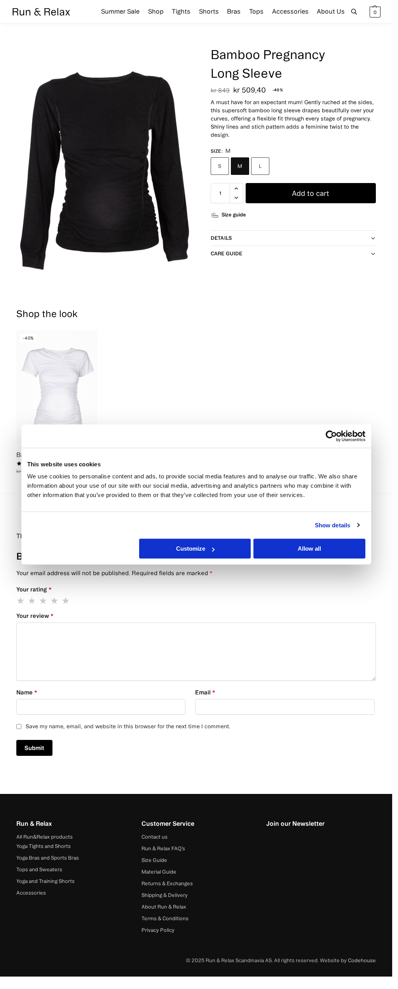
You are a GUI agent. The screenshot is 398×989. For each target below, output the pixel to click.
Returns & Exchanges (167, 883)
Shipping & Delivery (164, 895)
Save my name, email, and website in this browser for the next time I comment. (128, 726)
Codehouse (362, 960)
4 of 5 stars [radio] (54, 600)
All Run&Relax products (44, 836)
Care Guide (227, 253)
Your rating (34, 589)
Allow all (309, 548)
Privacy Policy (158, 930)
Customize (190, 548)
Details (221, 238)
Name (26, 692)
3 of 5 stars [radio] (43, 600)
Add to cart (310, 193)
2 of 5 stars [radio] (32, 600)
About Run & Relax (163, 906)
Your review (35, 615)
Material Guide (158, 871)
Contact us (154, 836)
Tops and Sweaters (39, 869)
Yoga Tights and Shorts (43, 846)
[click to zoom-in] (106, 166)
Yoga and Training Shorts (45, 881)
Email (205, 692)
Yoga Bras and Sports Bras (47, 857)
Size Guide (154, 860)
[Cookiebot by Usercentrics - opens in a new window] (331, 436)
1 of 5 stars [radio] (21, 600)
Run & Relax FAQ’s (163, 848)
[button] (374, 11)
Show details (332, 525)
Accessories (31, 892)
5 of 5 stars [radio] (66, 600)
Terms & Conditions (165, 918)
